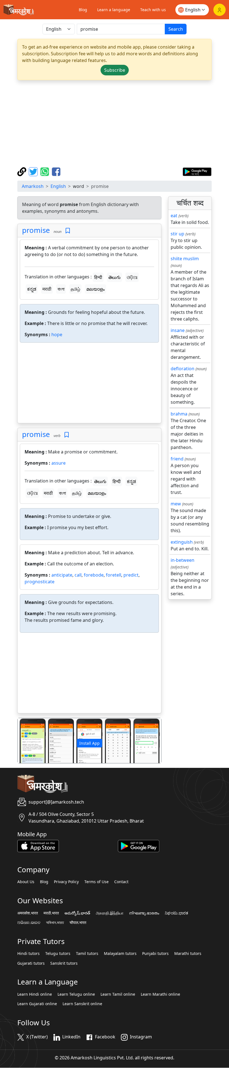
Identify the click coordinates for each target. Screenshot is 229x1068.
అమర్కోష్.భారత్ (77, 913)
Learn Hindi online (34, 994)
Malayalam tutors (120, 953)
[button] (28, 740)
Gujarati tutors (31, 963)
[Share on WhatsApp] (45, 171)
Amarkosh (33, 186)
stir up (177, 234)
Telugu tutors (57, 953)
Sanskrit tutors (64, 963)
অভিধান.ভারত (55, 922)
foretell (113, 575)
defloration (182, 368)
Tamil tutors (87, 953)
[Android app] (138, 845)
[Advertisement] (114, 124)
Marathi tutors (187, 953)
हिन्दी (98, 277)
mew (176, 504)
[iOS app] (38, 845)
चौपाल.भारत (78, 922)
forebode (94, 575)
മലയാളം (95, 289)
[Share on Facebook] (56, 171)
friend (177, 459)
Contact (121, 882)
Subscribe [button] (114, 70)
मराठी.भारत (51, 913)
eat (174, 215)
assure (58, 463)
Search (175, 29)
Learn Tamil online (118, 994)
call (78, 575)
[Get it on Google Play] (197, 171)
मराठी (46, 289)
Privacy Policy (66, 882)
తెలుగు (114, 277)
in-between (182, 560)
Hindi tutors (28, 953)
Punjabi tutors (155, 953)
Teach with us (153, 9)
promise (36, 230)
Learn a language (113, 9)
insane (178, 330)
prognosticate (39, 582)
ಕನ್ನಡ (31, 289)
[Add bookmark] (68, 231)
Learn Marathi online (160, 994)
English (58, 186)
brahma (179, 414)
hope (56, 334)
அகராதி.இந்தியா (109, 913)
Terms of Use (96, 882)
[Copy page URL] (22, 171)
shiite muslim (185, 258)
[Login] (219, 10)
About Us (25, 882)
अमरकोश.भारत (27, 913)
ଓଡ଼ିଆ (132, 277)
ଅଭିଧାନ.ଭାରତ (28, 922)
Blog (83, 9)
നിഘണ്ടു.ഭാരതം (144, 913)
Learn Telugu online (76, 994)
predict (131, 575)
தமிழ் (75, 289)
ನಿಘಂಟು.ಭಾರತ (176, 913)
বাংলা (61, 289)
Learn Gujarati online (37, 1004)
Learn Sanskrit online (82, 1004)
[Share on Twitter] (34, 171)
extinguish (182, 542)
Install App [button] (89, 743)
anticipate (61, 575)
